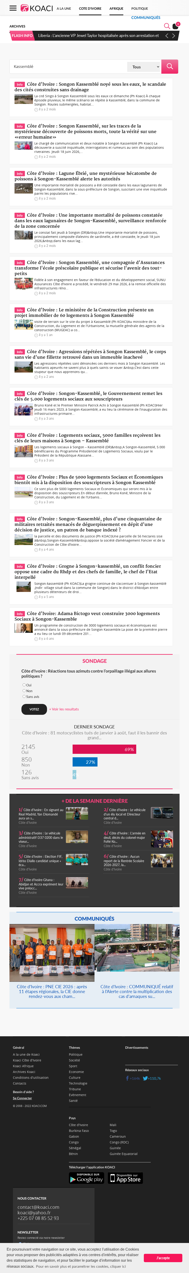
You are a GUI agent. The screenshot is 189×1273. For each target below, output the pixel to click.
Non (29, 691)
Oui (28, 685)
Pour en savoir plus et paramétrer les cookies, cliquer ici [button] (81, 1266)
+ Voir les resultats (64, 709)
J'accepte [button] (163, 1258)
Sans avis (32, 697)
